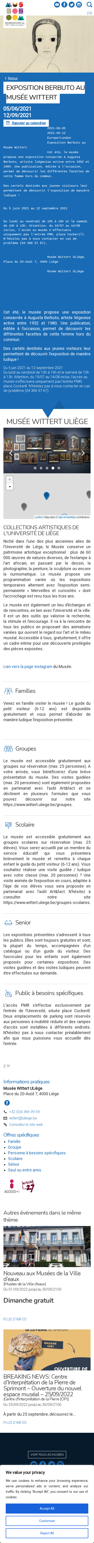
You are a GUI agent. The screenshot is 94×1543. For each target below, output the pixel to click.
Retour (10, 78)
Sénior (13, 1164)
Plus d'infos (14, 1319)
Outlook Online (15, 299)
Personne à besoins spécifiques (37, 1153)
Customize (47, 1521)
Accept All (47, 1508)
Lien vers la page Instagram (27, 666)
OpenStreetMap (67, 517)
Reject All (47, 1533)
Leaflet (38, 517)
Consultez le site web (26, 1124)
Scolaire (15, 1158)
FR (89, 13)
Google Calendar (16, 290)
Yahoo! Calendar (16, 303)
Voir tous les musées (47, 1455)
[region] (47, 1504)
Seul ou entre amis (24, 1170)
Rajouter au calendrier (26, 123)
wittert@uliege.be (23, 1118)
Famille (14, 1141)
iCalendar (10, 285)
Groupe (14, 1147)
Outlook (9, 294)
